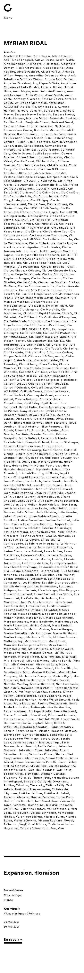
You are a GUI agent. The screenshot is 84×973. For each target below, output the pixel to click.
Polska (30, 719)
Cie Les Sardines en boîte (36, 286)
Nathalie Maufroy (16, 684)
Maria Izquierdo (41, 621)
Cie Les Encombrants (46, 278)
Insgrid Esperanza (31, 477)
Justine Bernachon (31, 520)
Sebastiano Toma (31, 750)
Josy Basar (69, 504)
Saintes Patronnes (35, 734)
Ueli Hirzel (11, 808)
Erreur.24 (38, 430)
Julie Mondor (67, 512)
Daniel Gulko (28, 407)
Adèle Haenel (62, 56)
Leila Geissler (44, 574)
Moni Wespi (45, 668)
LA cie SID (48, 539)
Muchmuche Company (35, 676)
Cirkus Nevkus (35, 352)
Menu (8, 17)
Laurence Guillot (33, 555)
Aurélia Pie (28, 106)
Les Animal (38, 578)
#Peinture (33, 913)
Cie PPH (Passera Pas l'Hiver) (45, 325)
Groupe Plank (13, 457)
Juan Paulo (39, 508)
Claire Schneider (46, 360)
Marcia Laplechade (59, 617)
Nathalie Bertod (58, 680)
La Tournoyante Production (52, 547)
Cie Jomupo (60, 227)
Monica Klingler (66, 668)
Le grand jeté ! (51, 570)
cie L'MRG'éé (31, 239)
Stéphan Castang (53, 773)
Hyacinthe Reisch (48, 469)
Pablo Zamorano (49, 695)
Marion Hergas (61, 629)
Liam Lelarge (47, 590)
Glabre (20, 453)
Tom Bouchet (23, 801)
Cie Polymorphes (58, 321)
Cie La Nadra (51, 247)
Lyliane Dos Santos (44, 609)
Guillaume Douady (58, 457)
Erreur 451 (22, 430)
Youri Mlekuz (37, 824)
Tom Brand (42, 801)
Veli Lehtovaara (58, 808)
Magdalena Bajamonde (58, 613)
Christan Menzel (25, 169)
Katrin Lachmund (16, 531)
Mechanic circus (15, 648)
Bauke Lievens (14, 118)
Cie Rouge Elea (63, 329)
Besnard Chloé (14, 126)
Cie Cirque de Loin (17, 196)
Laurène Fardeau (59, 555)
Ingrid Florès (48, 473)
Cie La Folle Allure (42, 243)
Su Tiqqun (35, 777)
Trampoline (36, 804)
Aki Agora (35, 63)
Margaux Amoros (16, 621)
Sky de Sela (38, 765)
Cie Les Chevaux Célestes (22, 270)
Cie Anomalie (24, 184)
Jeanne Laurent (24, 496)
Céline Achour (27, 157)
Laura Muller (53, 551)
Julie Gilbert (26, 512)
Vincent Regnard (50, 820)
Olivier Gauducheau (46, 691)
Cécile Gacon (21, 153)
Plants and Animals (61, 715)
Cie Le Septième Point (39, 262)
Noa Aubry (11, 687)
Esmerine (53, 430)
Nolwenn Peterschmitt (37, 687)
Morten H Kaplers (44, 672)
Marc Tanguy (35, 617)
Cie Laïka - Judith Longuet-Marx (47, 251)
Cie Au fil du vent (21, 188)
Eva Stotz (22, 434)
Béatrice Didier (37, 118)
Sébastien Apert (56, 750)
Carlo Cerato (13, 145)
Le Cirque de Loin (35, 563)
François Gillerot (37, 442)
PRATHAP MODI (48, 719)
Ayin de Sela (47, 106)
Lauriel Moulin (40, 559)
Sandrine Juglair (25, 742)
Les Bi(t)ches (31, 582)
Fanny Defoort (29, 438)
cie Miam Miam (56, 305)
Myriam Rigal (62, 676)
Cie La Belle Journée (57, 239)
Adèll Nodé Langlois (18, 59)
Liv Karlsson (48, 598)
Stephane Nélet (15, 777)
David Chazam (56, 410)
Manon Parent (14, 617)
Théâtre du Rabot (56, 793)
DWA (59, 418)
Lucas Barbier (35, 606)
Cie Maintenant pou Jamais (34, 297)
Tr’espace (66, 804)
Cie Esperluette (15, 215)
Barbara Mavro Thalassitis (33, 114)
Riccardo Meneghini (34, 726)
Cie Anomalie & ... (48, 184)
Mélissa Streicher (16, 652)
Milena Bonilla (61, 660)
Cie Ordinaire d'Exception (57, 317)
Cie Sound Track (40, 336)
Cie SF (24, 332)
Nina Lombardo (67, 684)
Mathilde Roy (13, 641)
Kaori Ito (46, 524)
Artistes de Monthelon (31, 102)
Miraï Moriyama (23, 664)
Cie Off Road (28, 317)
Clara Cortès (48, 364)
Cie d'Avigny (39, 200)
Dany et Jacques (32, 410)
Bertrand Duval (62, 122)
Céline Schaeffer (50, 157)
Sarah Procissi (26, 746)
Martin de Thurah (38, 637)
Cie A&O (30, 180)
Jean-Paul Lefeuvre (49, 492)
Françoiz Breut (52, 446)
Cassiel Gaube (49, 149)
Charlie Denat (24, 161)
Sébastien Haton (15, 754)
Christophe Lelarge (31, 176)
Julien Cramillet (15, 516)
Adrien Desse (44, 59)
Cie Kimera (33, 231)
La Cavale (32, 539)
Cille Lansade (13, 352)
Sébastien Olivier (41, 754)
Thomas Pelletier (42, 797)
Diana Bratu (24, 418)
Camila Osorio (34, 137)
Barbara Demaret (29, 110)
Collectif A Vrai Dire (33, 371)
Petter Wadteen (15, 711)
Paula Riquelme (24, 703)
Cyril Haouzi (50, 403)
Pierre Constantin (16, 715)
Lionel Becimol (44, 594)
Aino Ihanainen (15, 63)
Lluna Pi (25, 602)
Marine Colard (39, 625)
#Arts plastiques (15, 913)
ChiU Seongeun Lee (31, 165)
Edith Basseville (56, 422)
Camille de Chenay (59, 137)
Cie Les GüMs (26, 282)
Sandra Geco (50, 738)
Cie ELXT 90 (68, 212)
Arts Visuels (12, 908)
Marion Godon (39, 629)
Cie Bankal (58, 188)
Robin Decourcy (62, 726)
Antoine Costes (52, 98)
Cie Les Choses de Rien (58, 270)
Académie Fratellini (18, 56)
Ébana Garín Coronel (29, 422)
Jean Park (70, 481)
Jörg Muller (28, 504)
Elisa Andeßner (29, 426)
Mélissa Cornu (38, 648)
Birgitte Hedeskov (40, 126)
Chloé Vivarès (57, 165)
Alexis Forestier (53, 67)
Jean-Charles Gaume (48, 485)
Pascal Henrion (26, 699)
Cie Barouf (27, 192)
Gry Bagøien (34, 457)
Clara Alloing (28, 364)
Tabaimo (22, 785)
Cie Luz (21, 293)
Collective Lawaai (56, 391)
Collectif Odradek (16, 387)
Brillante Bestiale (53, 134)
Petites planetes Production (50, 707)
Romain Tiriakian (37, 730)
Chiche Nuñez (46, 161)
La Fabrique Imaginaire (42, 543)
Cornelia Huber (51, 399)
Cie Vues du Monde (29, 348)
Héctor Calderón (50, 461)
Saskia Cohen (47, 746)
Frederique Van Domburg (22, 449)
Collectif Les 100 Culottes (22, 383)
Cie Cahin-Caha (48, 192)
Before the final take (64, 118)
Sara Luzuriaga (49, 742)
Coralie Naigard (26, 399)
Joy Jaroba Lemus (16, 508)
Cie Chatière (70, 192)
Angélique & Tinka (46, 83)
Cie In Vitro (25, 223)
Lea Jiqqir (26, 574)
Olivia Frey (22, 691)
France (8, 899)
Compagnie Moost (40, 395)
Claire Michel (23, 360)
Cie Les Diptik (52, 274)
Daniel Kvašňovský (52, 407)
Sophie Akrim (13, 773)
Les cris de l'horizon (18, 586)
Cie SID (36, 332)
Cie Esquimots (38, 215)
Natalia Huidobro (32, 680)
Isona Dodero (13, 481)
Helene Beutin (22, 465)
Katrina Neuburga (43, 531)
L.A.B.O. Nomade (58, 535)
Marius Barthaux (64, 633)
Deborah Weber (15, 414)
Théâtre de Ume (30, 793)
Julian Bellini (58, 508)
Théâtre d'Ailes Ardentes (32, 789)
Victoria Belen (54, 816)
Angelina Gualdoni (17, 83)
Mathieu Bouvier (65, 637)
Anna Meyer (21, 91)
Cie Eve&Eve (59, 215)
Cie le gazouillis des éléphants (37, 254)
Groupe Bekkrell (39, 453)
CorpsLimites (13, 403)
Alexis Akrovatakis (28, 67)
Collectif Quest (41, 387)
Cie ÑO (67, 313)
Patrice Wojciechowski (54, 699)
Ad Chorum (42, 56)
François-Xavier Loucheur (22, 446)
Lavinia (57, 559)
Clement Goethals (55, 368)
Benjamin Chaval (37, 122)
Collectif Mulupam (55, 383)
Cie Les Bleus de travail (58, 266)
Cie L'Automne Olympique (48, 235)
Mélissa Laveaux (61, 648)
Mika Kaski (69, 656)
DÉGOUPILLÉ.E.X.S (42, 414)
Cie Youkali (53, 348)
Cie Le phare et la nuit (29, 258)
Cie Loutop (59, 290)
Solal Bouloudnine (42, 769)
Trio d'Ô (51, 804)
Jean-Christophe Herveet (54, 488)
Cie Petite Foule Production (24, 321)
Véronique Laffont (29, 816)
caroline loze (27, 149)
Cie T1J (59, 340)
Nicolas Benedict (42, 684)
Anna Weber (35, 95)
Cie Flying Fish (40, 219)
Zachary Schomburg (34, 828)
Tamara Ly (37, 785)
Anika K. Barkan (52, 87)
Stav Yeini (32, 773)
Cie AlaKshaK (47, 180)
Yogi (23, 824)
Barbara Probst (63, 114)
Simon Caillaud (57, 758)
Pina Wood (38, 715)
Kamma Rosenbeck (25, 524)
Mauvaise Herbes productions (25, 645)
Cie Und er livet (57, 344)
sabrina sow (12, 734)
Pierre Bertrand (65, 711)
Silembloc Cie (34, 758)
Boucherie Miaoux (47, 130)
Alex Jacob (51, 63)
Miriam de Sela (46, 664)
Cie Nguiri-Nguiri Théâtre (41, 313)
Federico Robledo (54, 438)
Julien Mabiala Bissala (43, 516)
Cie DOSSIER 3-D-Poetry (41, 208)
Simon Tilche (67, 762)
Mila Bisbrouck (14, 660)
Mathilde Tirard (36, 641)
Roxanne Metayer (63, 730)
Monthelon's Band (17, 672)
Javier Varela (52, 481)
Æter (61, 828)
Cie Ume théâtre (32, 344)
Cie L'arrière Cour (56, 231)
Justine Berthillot (58, 520)
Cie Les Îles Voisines (52, 282)
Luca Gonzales (14, 606)
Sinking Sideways (16, 765)
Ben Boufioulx (14, 122)
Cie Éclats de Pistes (28, 212)
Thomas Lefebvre (16, 797)
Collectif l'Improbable (55, 375)
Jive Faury (45, 500)
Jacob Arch (33, 481)
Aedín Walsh (65, 59)
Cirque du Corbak (59, 352)
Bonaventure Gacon (18, 130)
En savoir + (13, 939)
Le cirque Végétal (63, 563)
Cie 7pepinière (58, 176)
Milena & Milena (37, 660)
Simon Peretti (46, 762)
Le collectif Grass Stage (20, 567)
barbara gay (52, 110)
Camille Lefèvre (39, 141)
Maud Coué (57, 641)
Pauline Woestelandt (52, 703)
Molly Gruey (26, 668)
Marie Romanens (16, 625)
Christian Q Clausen (52, 169)
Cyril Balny (31, 403)
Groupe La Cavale (65, 453)
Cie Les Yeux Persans (34, 290)
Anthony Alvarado (27, 98)
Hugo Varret (25, 469)
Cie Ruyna (11, 332)
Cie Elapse (51, 212)
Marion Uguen (41, 633)
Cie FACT (21, 219)
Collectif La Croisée (18, 379)
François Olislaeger (64, 442)
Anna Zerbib (54, 95)
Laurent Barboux (16, 559)
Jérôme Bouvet (48, 496)
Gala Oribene (53, 449)
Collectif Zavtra (31, 391)
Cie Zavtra (70, 348)
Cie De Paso (36, 204)
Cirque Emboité (15, 356)
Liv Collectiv (29, 598)
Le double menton (25, 570)
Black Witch (63, 126)
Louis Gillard (63, 602)
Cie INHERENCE (46, 223)
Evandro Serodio (42, 434)
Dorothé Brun (44, 418)
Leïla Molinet (65, 574)
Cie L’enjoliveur (40, 293)
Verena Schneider (43, 812)
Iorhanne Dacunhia (59, 477)
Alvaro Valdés (51, 71)
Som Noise (64, 769)
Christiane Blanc (15, 173)
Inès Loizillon (28, 473)
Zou (53, 828)
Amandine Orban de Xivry (47, 75)
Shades (60, 754)
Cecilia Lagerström (46, 153)
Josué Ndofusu (49, 504)
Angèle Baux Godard (60, 79)
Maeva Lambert (29, 613)
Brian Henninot (28, 134)
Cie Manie (62, 297)
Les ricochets (27, 590)
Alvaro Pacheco (28, 71)
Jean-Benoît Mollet (17, 485)
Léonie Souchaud (16, 578)
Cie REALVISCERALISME (33, 329)
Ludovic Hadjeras (16, 609)
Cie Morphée (49, 309)
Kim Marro (11, 535)
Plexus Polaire (14, 719)
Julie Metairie (46, 512)
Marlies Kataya (14, 637)
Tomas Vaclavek (63, 801)
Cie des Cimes (57, 204)
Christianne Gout (41, 173)
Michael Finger (28, 656)
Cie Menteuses (41, 301)
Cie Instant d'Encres (35, 227)
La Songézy (23, 547)
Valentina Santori (33, 808)
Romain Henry (14, 730)
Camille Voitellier (64, 141)
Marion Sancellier (16, 633)
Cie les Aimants (28, 266)
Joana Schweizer (66, 500)
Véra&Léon (21, 812)
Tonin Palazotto (15, 804)
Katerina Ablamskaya (56, 528)
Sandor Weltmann (26, 738)
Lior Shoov (64, 594)
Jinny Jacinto (27, 500)
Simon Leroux (25, 762)
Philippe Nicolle (40, 711)
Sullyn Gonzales (56, 777)
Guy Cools (29, 461)
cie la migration (28, 247)
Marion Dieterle (15, 629)
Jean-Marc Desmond (18, 492)
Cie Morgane (29, 309)
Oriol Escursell (26, 695)
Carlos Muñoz (33, 145)
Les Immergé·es (45, 586)
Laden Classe (13, 551)
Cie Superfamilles (39, 340)
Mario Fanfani (61, 625)
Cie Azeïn (43, 188)
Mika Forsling (50, 656)
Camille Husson (15, 141)
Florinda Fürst (14, 442)
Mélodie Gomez (41, 652)
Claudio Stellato (29, 368)
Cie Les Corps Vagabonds (22, 274)
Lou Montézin (43, 602)
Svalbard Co (32, 781)
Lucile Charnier (58, 606)
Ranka (26, 723)
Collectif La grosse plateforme (55, 379)
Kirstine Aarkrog (32, 535)
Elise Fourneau (52, 426)
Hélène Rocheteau (47, 465)
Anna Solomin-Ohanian (48, 91)
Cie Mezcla (36, 305)
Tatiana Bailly (55, 785)
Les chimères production (60, 582)
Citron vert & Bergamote (45, 356)
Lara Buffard (33, 551)
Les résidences (13, 890)
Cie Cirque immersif (47, 196)
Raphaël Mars (42, 723)
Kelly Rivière (67, 531)
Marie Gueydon (66, 621)
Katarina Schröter (27, 528)
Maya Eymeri (58, 645)
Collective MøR (14, 395)
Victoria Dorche (25, 820)
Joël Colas (11, 504)
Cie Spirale (62, 336)
